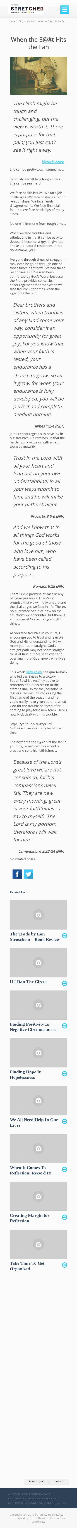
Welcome (14, 1494)
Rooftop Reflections (22, 1502)
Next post (59, 1481)
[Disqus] (38, 1331)
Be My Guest (16, 1498)
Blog (24, 1494)
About (33, 1494)
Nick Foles (34, 672)
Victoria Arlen (53, 161)
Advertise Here (35, 1498)
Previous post (36, 1481)
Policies (51, 1498)
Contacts (44, 1494)
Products (52, 1502)
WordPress (38, 1521)
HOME (41, 1502)
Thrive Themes (38, 1518)
